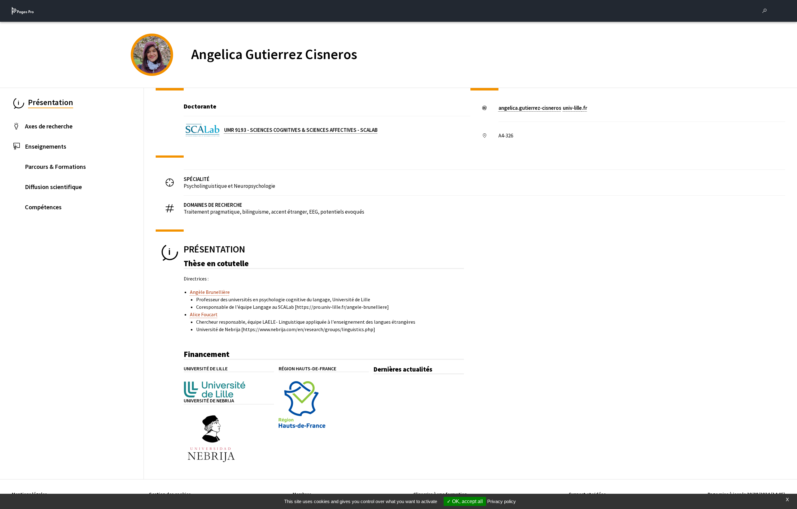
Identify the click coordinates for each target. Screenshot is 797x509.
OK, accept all (467, 501)
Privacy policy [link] (501, 501)
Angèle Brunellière (210, 292)
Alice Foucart (204, 314)
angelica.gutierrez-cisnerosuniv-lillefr (542, 107)
